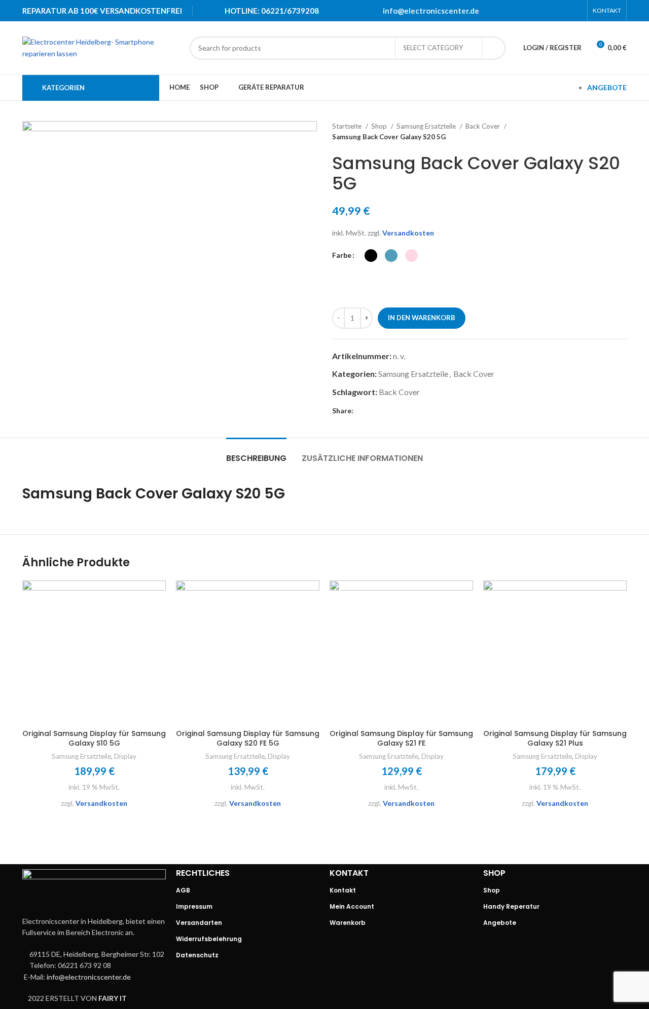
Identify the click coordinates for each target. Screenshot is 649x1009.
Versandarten (199, 922)
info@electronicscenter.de (431, 10)
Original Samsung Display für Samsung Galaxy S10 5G (94, 738)
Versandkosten (408, 232)
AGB (183, 890)
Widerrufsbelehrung (209, 939)
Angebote (499, 922)
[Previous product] (601, 132)
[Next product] (622, 132)
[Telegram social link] (575, 10)
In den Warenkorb (421, 318)
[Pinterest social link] (549, 10)
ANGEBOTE (607, 87)
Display (125, 756)
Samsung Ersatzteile (426, 126)
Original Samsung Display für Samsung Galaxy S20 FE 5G (247, 738)
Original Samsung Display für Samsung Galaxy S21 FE (401, 738)
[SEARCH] (494, 48)
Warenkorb (348, 922)
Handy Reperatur (511, 906)
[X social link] (536, 10)
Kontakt (343, 890)
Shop (379, 126)
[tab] (256, 453)
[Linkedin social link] (562, 10)
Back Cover (483, 126)
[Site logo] (100, 47)
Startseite (347, 126)
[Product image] (94, 652)
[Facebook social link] (522, 10)
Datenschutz (197, 955)
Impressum (194, 906)
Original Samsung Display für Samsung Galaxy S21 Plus (555, 738)
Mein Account (352, 906)
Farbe (341, 255)
